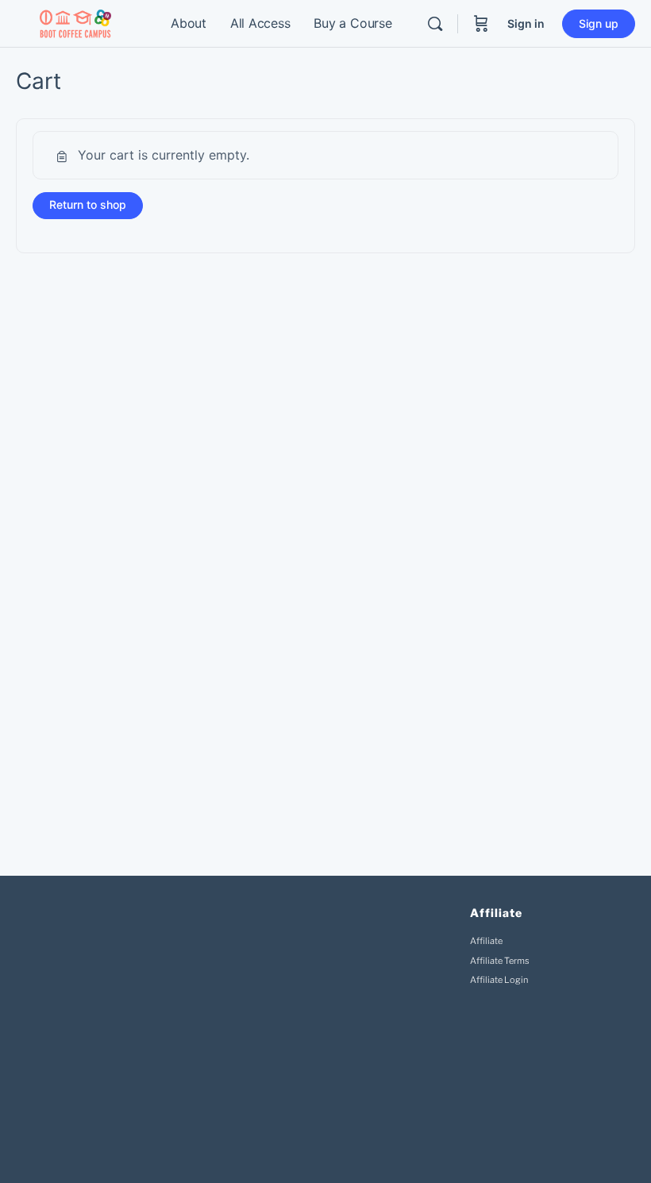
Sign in (526, 23)
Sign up (598, 23)
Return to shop (87, 204)
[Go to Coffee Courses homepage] (75, 22)
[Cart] (481, 24)
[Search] (435, 23)
